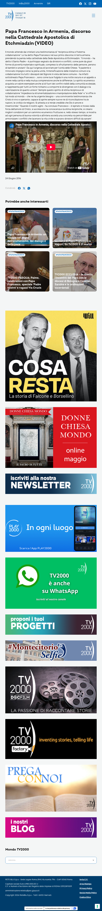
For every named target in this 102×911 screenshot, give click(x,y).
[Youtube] (95, 4)
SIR (48, 3)
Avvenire (38, 3)
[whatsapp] (29, 188)
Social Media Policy (88, 893)
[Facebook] (80, 4)
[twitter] (24, 188)
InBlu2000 (24, 3)
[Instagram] (90, 4)
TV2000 (10, 3)
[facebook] (19, 188)
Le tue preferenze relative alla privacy (57, 908)
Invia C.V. (84, 879)
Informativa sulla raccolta (34, 908)
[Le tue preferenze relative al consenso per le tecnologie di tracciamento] (97, 906)
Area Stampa (85, 884)
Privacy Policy (86, 888)
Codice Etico (85, 897)
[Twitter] (85, 4)
